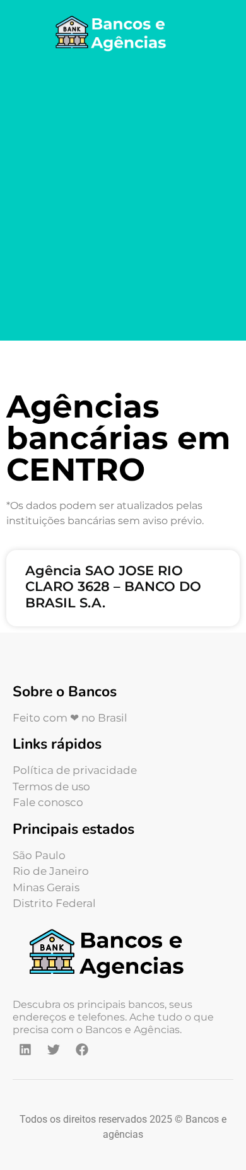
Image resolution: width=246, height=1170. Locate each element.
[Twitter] (53, 1049)
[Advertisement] (123, 199)
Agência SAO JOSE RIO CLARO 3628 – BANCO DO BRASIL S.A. (113, 586)
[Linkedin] (25, 1049)
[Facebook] (82, 1049)
